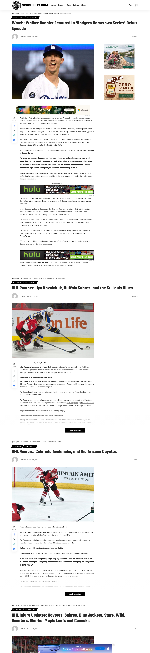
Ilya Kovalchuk (45, 367)
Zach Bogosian (72, 403)
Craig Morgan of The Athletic (31, 553)
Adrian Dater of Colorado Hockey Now (35, 532)
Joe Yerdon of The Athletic (30, 381)
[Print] (14, 140)
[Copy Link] (14, 135)
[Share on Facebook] (14, 125)
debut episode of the (31, 123)
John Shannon (25, 367)
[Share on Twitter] (14, 130)
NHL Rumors (17, 282)
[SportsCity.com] (30, 5)
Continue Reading (75, 430)
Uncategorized (32, 17)
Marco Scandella (87, 403)
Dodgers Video (18, 17)
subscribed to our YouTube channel (41, 262)
